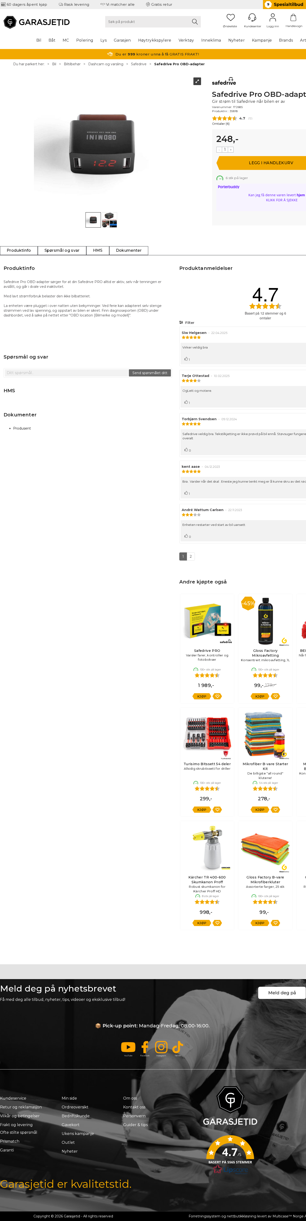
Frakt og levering (16, 1125)
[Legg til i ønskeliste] (217, 696)
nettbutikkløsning (241, 1216)
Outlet (68, 1142)
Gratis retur (161, 4)
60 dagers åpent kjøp (27, 4)
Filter (189, 323)
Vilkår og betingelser (20, 1116)
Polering (84, 40)
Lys (103, 40)
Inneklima (211, 40)
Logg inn (272, 17)
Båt (52, 40)
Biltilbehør (72, 64)
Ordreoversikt (75, 1107)
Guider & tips (135, 1125)
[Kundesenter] (252, 17)
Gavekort (71, 1125)
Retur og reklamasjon (21, 1107)
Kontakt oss (134, 1107)
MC (66, 40)
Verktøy (186, 40)
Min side (69, 1098)
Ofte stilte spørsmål (18, 1132)
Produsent (22, 428)
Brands (286, 40)
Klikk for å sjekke (282, 200)
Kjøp (202, 696)
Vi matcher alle (120, 4)
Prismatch (9, 1141)
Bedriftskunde (76, 1116)
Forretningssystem (204, 1216)
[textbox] (66, 373)
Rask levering (76, 4)
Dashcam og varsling (105, 64)
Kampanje (262, 40)
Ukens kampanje (78, 1133)
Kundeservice (13, 1098)
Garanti (7, 1150)
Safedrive (139, 64)
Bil (38, 40)
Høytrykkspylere (154, 40)
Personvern (134, 1116)
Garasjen (122, 40)
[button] (230, 1156)
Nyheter (236, 40)
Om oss (130, 1098)
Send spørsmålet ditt (149, 373)
